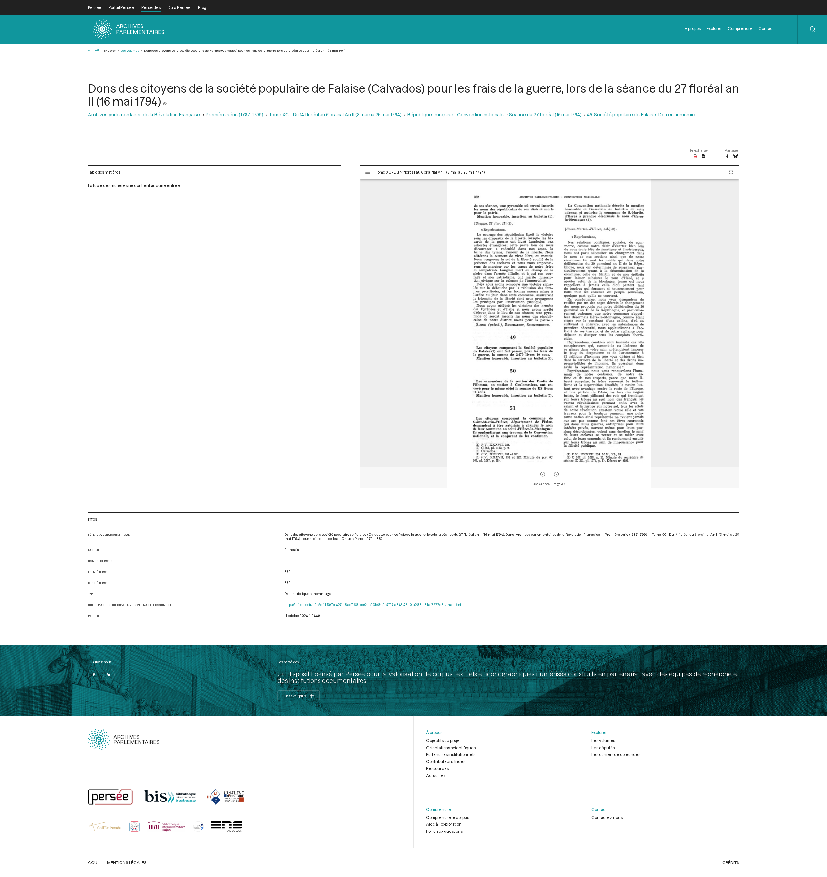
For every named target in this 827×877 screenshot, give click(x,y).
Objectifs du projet (443, 740)
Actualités (435, 775)
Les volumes (130, 50)
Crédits (730, 862)
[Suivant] (556, 474)
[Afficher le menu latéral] (367, 172)
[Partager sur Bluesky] (735, 156)
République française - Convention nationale (455, 114)
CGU (92, 862)
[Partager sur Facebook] (727, 156)
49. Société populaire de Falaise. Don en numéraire (641, 114)
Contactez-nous (607, 817)
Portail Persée (121, 7)
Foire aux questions (444, 831)
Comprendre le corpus (447, 817)
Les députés (603, 747)
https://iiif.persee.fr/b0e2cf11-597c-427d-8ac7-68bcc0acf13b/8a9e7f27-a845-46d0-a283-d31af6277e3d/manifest (372, 604)
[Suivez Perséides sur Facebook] (93, 674)
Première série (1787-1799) (234, 114)
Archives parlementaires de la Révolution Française (144, 114)
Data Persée (179, 7)
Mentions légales (127, 862)
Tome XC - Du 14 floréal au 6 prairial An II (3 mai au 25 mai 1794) (335, 114)
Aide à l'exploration (444, 824)
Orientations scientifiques (451, 747)
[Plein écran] (731, 172)
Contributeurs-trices (445, 761)
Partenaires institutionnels (450, 754)
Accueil (93, 50)
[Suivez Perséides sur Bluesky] (109, 674)
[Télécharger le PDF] (695, 156)
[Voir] (165, 101)
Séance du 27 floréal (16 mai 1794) (545, 114)
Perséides (151, 7)
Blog (202, 7)
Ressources (437, 768)
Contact (766, 28)
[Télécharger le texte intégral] (703, 156)
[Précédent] (543, 474)
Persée (94, 7)
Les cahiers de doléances (615, 754)
